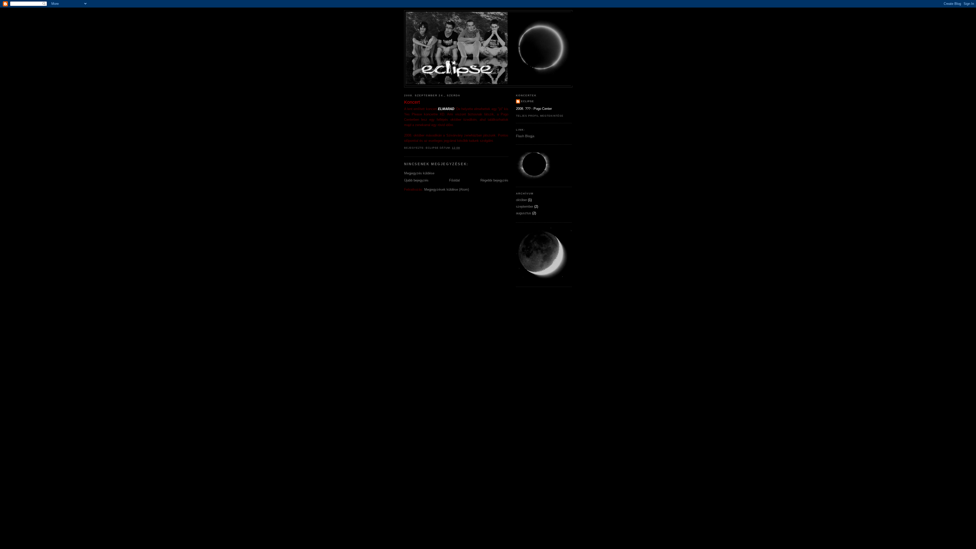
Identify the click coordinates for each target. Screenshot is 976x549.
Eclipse (527, 101)
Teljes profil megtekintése (539, 115)
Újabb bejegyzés (416, 180)
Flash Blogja (525, 136)
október (521, 200)
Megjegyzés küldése (419, 173)
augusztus (523, 213)
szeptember (524, 206)
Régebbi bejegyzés (494, 180)
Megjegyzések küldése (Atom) (446, 189)
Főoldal (454, 180)
